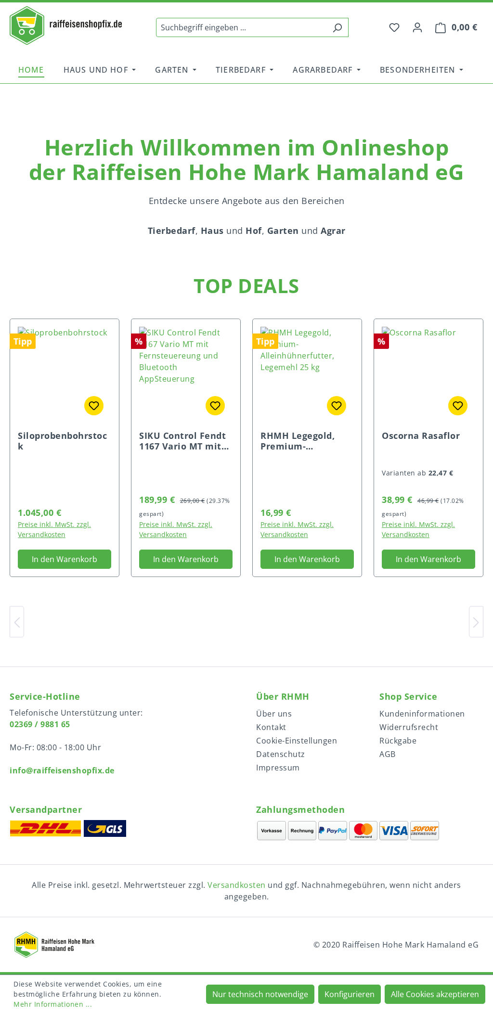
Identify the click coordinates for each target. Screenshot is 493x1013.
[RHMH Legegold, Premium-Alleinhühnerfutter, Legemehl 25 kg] (307, 375)
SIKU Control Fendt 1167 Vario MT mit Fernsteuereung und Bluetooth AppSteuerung (186, 440)
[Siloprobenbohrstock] (64, 375)
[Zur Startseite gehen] (66, 25)
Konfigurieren (349, 994)
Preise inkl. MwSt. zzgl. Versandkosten (54, 529)
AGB (387, 754)
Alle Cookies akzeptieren (435, 994)
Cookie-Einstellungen (296, 740)
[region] (246, 99)
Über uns (274, 713)
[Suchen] (337, 27)
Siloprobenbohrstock (62, 440)
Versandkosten (237, 885)
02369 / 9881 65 (40, 724)
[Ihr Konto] (417, 27)
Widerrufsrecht (408, 727)
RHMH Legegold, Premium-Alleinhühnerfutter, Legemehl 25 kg (305, 440)
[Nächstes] (476, 621)
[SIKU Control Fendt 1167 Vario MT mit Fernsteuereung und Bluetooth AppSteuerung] (186, 375)
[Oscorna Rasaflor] (428, 375)
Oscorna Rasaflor (421, 435)
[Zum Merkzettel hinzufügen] (94, 405)
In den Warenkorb (64, 559)
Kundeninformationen (422, 713)
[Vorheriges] (17, 621)
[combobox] (241, 27)
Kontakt (271, 727)
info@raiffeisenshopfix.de (62, 770)
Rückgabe (397, 740)
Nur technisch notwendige (260, 994)
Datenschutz (280, 754)
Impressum (278, 767)
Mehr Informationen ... (52, 1004)
